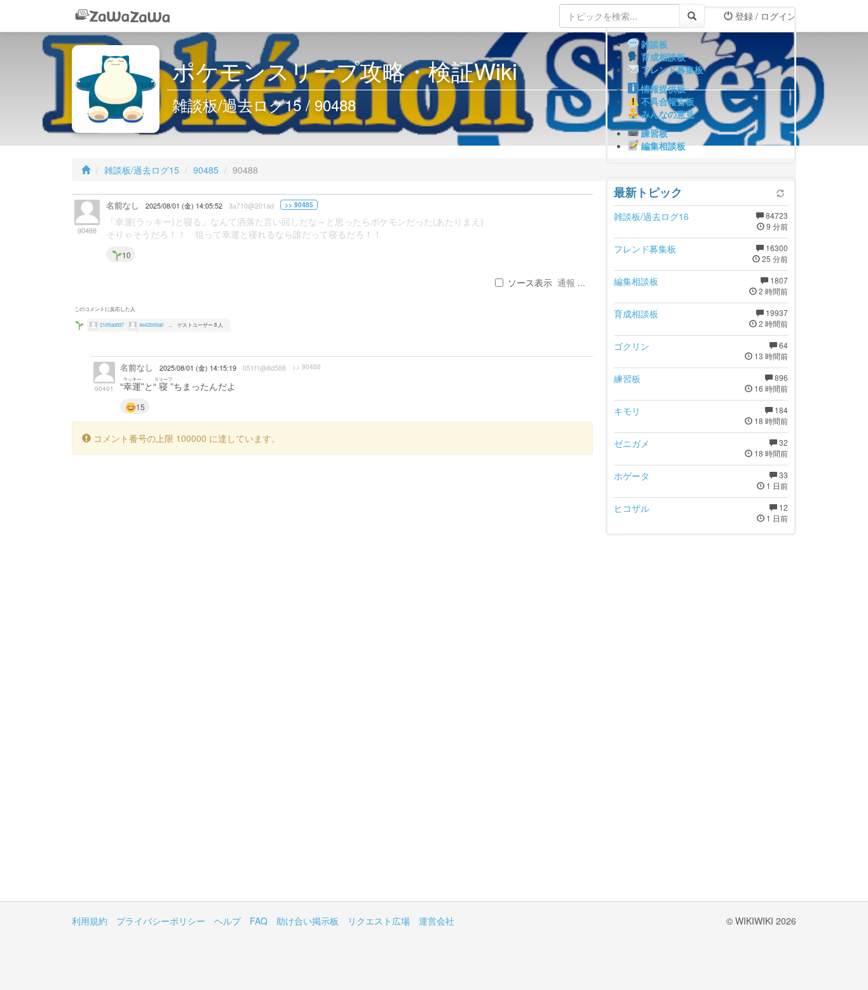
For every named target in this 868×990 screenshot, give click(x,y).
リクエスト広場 (379, 920)
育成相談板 (636, 313)
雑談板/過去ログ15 (141, 169)
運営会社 (436, 920)
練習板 (627, 378)
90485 (206, 169)
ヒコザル (631, 508)
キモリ (627, 410)
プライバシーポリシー (160, 920)
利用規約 (89, 920)
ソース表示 (530, 282)
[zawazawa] (122, 16)
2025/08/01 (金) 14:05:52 (184, 205)
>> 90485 (299, 204)
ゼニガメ (631, 443)
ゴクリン (631, 346)
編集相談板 (636, 281)
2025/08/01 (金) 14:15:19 (197, 368)
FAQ (259, 920)
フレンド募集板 (645, 248)
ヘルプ (227, 920)
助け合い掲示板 (307, 920)
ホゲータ (631, 475)
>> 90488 (306, 366)
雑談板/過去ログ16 (651, 216)
